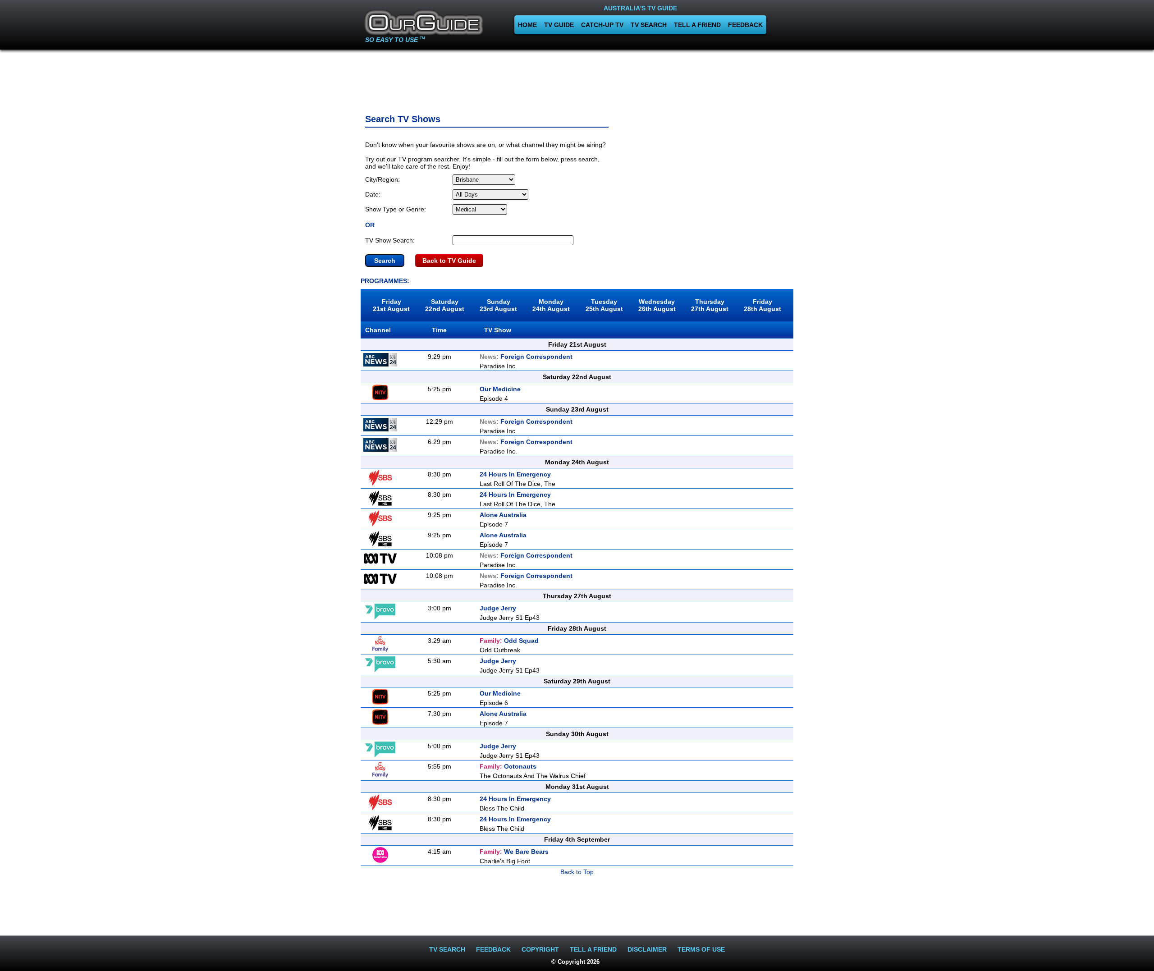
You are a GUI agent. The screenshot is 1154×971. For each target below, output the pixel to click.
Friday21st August (391, 305)
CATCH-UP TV (602, 24)
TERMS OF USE (701, 949)
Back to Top (577, 871)
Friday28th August (762, 305)
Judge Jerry (498, 608)
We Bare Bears (514, 851)
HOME (527, 24)
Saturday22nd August (444, 305)
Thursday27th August (709, 305)
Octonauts (508, 766)
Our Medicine (500, 389)
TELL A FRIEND (697, 24)
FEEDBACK (745, 24)
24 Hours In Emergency (515, 474)
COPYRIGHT (540, 949)
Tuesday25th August (604, 305)
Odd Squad (509, 640)
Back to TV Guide (449, 260)
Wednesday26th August (657, 305)
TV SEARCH (649, 24)
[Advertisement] (577, 79)
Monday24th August (551, 305)
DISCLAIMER (647, 949)
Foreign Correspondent (526, 356)
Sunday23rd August (498, 305)
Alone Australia (503, 514)
